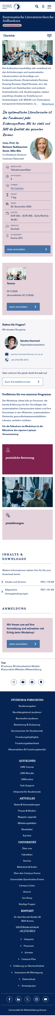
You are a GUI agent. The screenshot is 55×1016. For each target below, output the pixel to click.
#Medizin (20, 669)
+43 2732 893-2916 (19, 360)
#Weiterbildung (33, 669)
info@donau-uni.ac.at (27, 926)
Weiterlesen (48, 103)
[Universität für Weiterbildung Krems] (12, 6)
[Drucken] (32, 682)
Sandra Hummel (30, 340)
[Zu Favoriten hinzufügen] (41, 682)
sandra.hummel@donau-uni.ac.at (27, 354)
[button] (27, 582)
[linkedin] (18, 999)
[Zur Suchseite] (37, 7)
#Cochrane (6, 666)
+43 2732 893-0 (27, 930)
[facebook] (9, 999)
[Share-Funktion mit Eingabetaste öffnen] (14, 682)
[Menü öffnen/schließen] (49, 7)
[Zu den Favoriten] (43, 6)
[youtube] (46, 999)
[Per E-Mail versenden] (23, 682)
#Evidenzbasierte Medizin (26, 666)
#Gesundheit (8, 669)
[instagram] (36, 999)
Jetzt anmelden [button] (16, 249)
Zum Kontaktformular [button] (17, 381)
